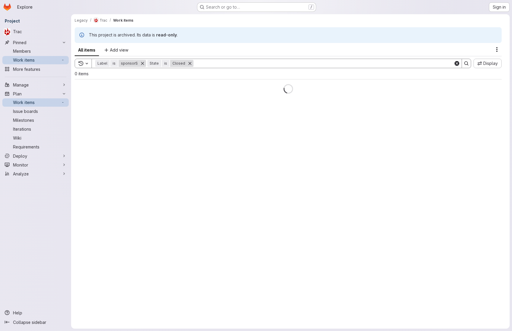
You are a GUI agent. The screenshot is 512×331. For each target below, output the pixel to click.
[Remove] (146, 63)
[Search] (466, 63)
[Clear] (456, 63)
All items (86, 49)
